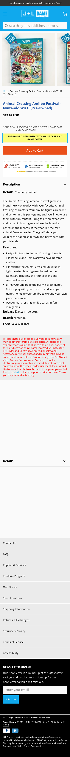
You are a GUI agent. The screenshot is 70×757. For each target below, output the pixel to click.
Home (6, 91)
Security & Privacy (14, 631)
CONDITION (32, 129)
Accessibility (10, 653)
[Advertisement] (35, 419)
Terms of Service (13, 642)
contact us (16, 372)
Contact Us (9, 543)
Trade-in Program (14, 576)
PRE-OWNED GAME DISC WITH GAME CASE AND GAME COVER (35, 138)
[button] (35, 150)
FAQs (6, 554)
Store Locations (12, 598)
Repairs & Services (14, 565)
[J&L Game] (35, 13)
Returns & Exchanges (16, 620)
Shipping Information (16, 609)
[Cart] (63, 14)
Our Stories (10, 587)
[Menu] (6, 14)
